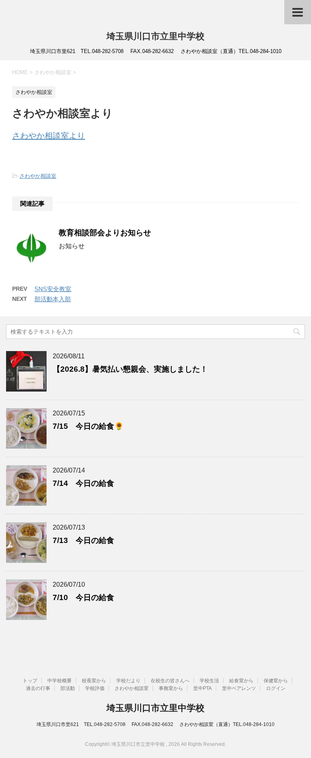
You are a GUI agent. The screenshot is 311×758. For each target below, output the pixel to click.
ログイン (275, 688)
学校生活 (209, 680)
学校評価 (94, 688)
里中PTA (202, 688)
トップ (30, 680)
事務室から (171, 688)
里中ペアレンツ (239, 688)
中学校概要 (59, 680)
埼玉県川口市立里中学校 (155, 36)
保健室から (276, 680)
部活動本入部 (52, 299)
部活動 (67, 688)
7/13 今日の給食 (83, 540)
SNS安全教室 (52, 288)
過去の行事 (38, 688)
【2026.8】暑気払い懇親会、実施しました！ (130, 369)
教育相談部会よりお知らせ (105, 232)
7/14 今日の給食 (83, 483)
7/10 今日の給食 (83, 597)
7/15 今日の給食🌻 (88, 426)
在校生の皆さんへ (170, 680)
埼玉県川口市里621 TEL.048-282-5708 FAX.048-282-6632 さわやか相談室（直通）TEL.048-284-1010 (155, 724)
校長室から (94, 680)
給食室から (241, 680)
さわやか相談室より (48, 135)
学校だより (128, 680)
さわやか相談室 (37, 176)
